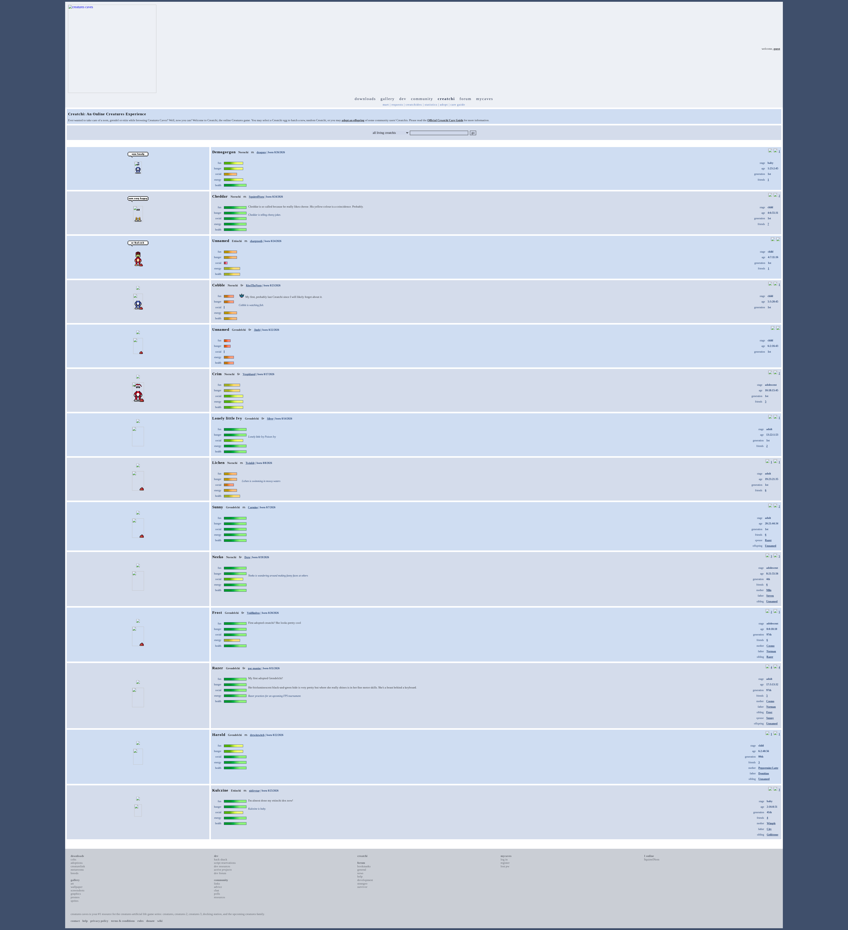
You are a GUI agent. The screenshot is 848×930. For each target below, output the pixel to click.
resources (219, 897)
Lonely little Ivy (227, 418)
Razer (768, 540)
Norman (771, 651)
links (217, 883)
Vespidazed (249, 374)
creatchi (446, 98)
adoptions (77, 862)
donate (150, 920)
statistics (431, 104)
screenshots (77, 890)
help (360, 876)
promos (75, 897)
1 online (649, 856)
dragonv (261, 152)
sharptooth (256, 241)
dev (402, 98)
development (365, 880)
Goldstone (772, 834)
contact (75, 920)
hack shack (220, 859)
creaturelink (78, 866)
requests (397, 104)
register (505, 862)
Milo (768, 590)
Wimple (771, 823)
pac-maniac (254, 668)
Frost (217, 613)
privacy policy (99, 920)
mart (386, 104)
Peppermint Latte (768, 767)
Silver (270, 418)
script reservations (225, 862)
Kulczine (220, 790)
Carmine (253, 507)
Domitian (763, 773)
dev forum (220, 873)
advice (218, 886)
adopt (444, 104)
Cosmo (770, 645)
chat (216, 890)
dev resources (222, 866)
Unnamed (220, 241)
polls (217, 893)
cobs (73, 859)
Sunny (217, 507)
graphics (76, 893)
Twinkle (250, 463)
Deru (247, 557)
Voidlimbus (253, 612)
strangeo (362, 883)
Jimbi (257, 329)
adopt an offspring (353, 120)
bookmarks (364, 866)
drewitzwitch (257, 735)
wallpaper (76, 886)
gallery (387, 98)
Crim (217, 374)
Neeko (217, 557)
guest (777, 48)
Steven (770, 595)
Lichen (218, 463)
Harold (218, 735)
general (361, 869)
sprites (74, 900)
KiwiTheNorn (254, 285)
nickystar (254, 790)
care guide (457, 104)
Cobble (218, 285)
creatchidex (414, 104)
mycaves (484, 98)
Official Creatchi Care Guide (445, 120)
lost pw (505, 866)
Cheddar (220, 196)
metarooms (77, 869)
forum (465, 98)
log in (504, 859)
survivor (362, 886)
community (422, 98)
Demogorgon (224, 152)
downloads (365, 98)
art (72, 883)
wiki (160, 920)
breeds (74, 873)
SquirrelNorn (256, 196)
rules (140, 920)
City (769, 829)
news (360, 873)
